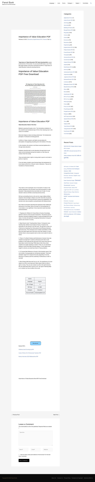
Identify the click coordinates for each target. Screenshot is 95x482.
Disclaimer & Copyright (77, 478)
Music (65, 89)
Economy (66, 40)
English (75, 175)
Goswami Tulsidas (73, 183)
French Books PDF (68, 52)
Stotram (66, 211)
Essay (79, 175)
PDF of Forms (67, 96)
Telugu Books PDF (68, 128)
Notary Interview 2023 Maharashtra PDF (28, 356)
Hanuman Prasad (67, 187)
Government (67, 59)
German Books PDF (68, 57)
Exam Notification (68, 177)
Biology (65, 168)
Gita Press (66, 183)
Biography (66, 32)
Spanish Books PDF (68, 118)
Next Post (56, 414)
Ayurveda (66, 25)
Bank (77, 166)
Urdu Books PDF (68, 131)
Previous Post (15, 414)
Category (70, 3)
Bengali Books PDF (68, 30)
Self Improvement (68, 116)
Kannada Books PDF (69, 79)
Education (30, 39)
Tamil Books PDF (68, 126)
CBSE (70, 171)
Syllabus (79, 211)
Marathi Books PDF (68, 86)
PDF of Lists (67, 99)
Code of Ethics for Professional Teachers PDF (30, 353)
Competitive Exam (68, 173)
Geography (66, 54)
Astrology (66, 22)
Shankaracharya (77, 205)
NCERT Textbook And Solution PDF (71, 197)
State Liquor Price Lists (69, 209)
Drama (65, 37)
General (45, 39)
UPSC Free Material (68, 214)
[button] (91, 3)
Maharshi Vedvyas (68, 192)
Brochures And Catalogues (73, 168)
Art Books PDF (72, 166)
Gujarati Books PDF (68, 62)
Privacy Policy (67, 478)
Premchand (71, 200)
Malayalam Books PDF (69, 84)
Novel (65, 91)
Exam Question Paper (69, 180)
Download (35, 343)
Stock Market (77, 209)
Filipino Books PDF (68, 49)
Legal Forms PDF (67, 189)
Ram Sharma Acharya (68, 205)
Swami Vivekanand (73, 211)
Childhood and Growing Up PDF (26, 349)
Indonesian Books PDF (69, 72)
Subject (77, 3)
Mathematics (67, 194)
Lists (59, 3)
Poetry (65, 104)
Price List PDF (67, 106)
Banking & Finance (68, 27)
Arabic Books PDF (68, 20)
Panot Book (8, 2)
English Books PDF (37, 39)
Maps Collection (75, 192)
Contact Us (60, 478)
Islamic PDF (74, 187)
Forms (63, 3)
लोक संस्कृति (66, 216)
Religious (66, 114)
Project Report (76, 203)
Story (65, 121)
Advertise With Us (88, 478)
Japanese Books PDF (69, 77)
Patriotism (66, 200)
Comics (66, 35)
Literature (66, 82)
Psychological (67, 109)
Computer (76, 173)
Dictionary (66, 175)
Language (51, 3)
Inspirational (67, 74)
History (65, 69)
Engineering (67, 45)
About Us (54, 478)
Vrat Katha (85, 3)
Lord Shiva (76, 189)
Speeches (73, 207)
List (73, 189)
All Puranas (66, 166)
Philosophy (66, 101)
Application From (68, 17)
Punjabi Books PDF (68, 111)
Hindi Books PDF (68, 67)
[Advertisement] (35, 20)
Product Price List (68, 203)
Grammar (73, 185)
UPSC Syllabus (77, 214)
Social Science (67, 207)
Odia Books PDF (68, 94)
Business (66, 171)
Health (65, 64)
